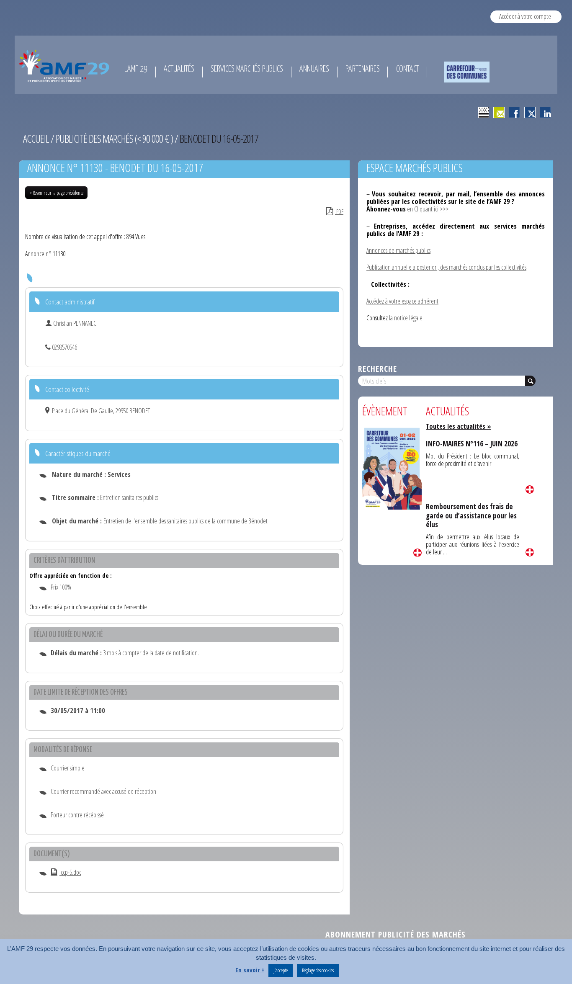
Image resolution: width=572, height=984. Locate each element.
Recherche (377, 368)
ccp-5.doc (70, 872)
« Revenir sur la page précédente (56, 192)
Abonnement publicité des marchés (395, 934)
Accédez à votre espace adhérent (402, 301)
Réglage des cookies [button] (318, 970)
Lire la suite (417, 553)
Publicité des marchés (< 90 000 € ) (114, 138)
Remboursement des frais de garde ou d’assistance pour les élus (471, 515)
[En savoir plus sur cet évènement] (392, 468)
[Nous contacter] (499, 112)
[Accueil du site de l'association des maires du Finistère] (65, 65)
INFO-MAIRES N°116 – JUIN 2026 (472, 443)
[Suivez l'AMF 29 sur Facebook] (514, 112)
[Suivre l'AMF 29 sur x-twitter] (530, 112)
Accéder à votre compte (525, 16)
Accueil (36, 138)
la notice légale (406, 317)
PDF (339, 212)
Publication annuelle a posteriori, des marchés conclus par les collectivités (446, 267)
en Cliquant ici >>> (427, 209)
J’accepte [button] (280, 970)
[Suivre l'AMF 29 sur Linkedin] (545, 112)
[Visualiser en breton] (483, 112)
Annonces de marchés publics (398, 250)
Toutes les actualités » (458, 426)
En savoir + (249, 970)
